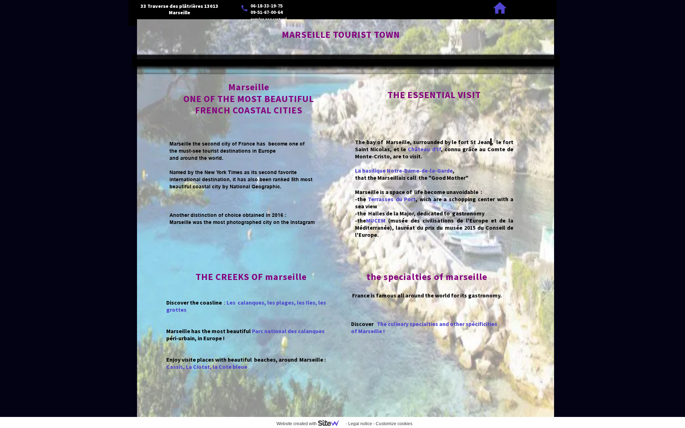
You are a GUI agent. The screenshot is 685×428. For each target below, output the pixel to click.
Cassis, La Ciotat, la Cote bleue (206, 366)
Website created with (297, 423)
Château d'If (424, 149)
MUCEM (375, 220)
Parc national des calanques (288, 331)
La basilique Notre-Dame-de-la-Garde (404, 170)
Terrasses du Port (392, 199)
